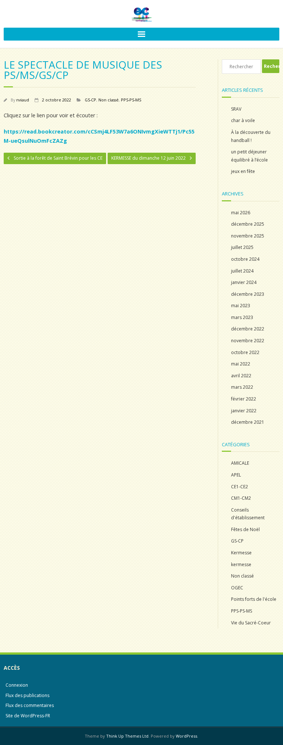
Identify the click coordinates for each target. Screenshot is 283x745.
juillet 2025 (242, 247)
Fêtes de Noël (245, 529)
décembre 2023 (247, 294)
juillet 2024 (242, 271)
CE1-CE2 (239, 487)
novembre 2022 (247, 340)
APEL (236, 475)
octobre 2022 (245, 352)
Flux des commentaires (30, 705)
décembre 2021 (247, 422)
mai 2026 (240, 212)
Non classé (108, 100)
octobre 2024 (245, 259)
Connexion (17, 685)
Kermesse (241, 553)
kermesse (241, 564)
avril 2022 (241, 375)
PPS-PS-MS (131, 100)
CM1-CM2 (241, 498)
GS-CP (90, 100)
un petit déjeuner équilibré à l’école (249, 156)
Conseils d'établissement (248, 514)
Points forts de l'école (253, 599)
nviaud (22, 100)
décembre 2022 (247, 329)
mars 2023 (242, 317)
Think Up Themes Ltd (127, 736)
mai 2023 (240, 305)
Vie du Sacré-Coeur (251, 623)
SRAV (236, 109)
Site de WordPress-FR (28, 716)
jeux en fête (243, 171)
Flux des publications (27, 695)
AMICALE (240, 463)
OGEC (237, 588)
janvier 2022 (243, 411)
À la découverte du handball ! (250, 136)
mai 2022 (240, 364)
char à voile (243, 120)
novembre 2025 (247, 236)
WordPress (186, 736)
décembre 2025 (247, 224)
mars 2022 (242, 387)
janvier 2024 (243, 282)
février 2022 (243, 399)
